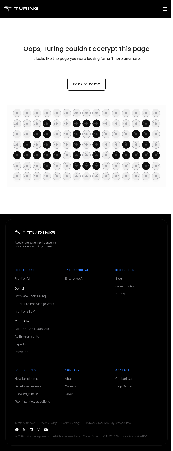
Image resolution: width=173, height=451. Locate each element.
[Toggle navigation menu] (164, 8)
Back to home (86, 84)
